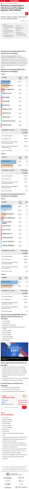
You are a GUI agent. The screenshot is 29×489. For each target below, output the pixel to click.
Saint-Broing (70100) (7, 338)
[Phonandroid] (21, 487)
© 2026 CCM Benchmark (22, 471)
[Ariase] (8, 487)
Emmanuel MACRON (8, 214)
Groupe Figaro (13, 471)
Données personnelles (6, 469)
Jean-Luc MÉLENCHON (8, 217)
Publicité (25, 466)
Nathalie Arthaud (7, 109)
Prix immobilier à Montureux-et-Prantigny (13, 391)
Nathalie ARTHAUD (7, 237)
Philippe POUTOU (7, 233)
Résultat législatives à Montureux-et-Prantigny (14, 373)
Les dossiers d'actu (8, 404)
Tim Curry (5, 417)
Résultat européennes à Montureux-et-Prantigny (15, 378)
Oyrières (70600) (6, 330)
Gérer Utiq (25, 469)
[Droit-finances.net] (21, 481)
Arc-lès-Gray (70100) (7, 336)
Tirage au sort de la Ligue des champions (13, 433)
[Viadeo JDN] (21, 484)
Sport (4, 402)
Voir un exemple (22, 400)
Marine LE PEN (6, 206)
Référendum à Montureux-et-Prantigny (12, 380)
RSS (17, 468)
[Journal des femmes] (8, 478)
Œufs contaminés (7, 421)
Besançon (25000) (12, 16)
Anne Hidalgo (6, 97)
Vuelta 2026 (5, 431)
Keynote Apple (6, 423)
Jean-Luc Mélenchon (8, 89)
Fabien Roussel (6, 113)
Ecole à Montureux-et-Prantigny (10, 389)
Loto (3, 435)
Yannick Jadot (6, 117)
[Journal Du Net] (8, 481)
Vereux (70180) (6, 321)
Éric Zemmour (6, 105)
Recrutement (22, 468)
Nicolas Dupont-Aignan (8, 121)
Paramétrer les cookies (17, 469)
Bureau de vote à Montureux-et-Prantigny (20, 29)
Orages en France (7, 419)
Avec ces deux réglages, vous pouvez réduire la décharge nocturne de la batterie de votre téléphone (14, 456)
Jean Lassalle (6, 101)
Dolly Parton (5, 429)
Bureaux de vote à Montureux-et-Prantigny (13, 367)
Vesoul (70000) (22, 16)
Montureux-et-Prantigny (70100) (10, 387)
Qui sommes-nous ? (6, 466)
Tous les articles (12, 468)
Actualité (5, 400)
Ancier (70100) (6, 340)
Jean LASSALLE (6, 225)
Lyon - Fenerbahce (7, 427)
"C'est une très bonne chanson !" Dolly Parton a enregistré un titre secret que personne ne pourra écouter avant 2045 (14, 439)
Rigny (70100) (6, 323)
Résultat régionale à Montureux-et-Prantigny (14, 369)
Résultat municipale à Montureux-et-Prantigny (14, 371)
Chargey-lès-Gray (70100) (9, 325)
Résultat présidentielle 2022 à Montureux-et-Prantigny (8, 32)
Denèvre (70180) (6, 334)
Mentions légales (5, 471)
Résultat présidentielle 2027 (11, 3)
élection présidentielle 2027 (9, 56)
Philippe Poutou (6, 125)
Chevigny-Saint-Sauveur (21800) (9, 18)
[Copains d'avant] (8, 484)
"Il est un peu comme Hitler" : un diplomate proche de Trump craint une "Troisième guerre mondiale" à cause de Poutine (14, 445)
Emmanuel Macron (7, 85)
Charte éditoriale (19, 466)
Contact (6, 468)
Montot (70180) (6, 332)
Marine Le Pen (6, 81)
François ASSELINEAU (8, 245)
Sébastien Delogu (7, 425)
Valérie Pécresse (7, 93)
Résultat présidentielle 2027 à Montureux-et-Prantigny (8, 27)
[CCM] (21, 478)
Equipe (13, 466)
